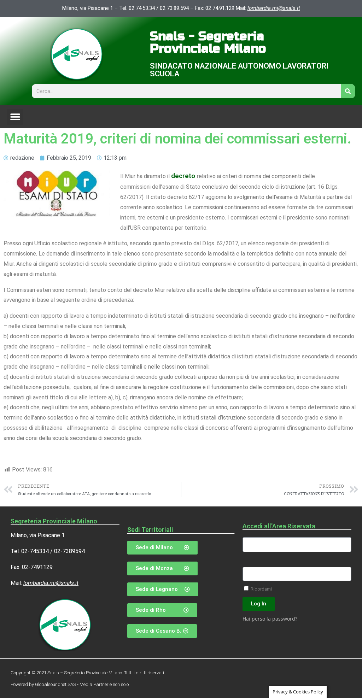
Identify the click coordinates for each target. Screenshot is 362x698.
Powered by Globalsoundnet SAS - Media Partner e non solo (70, 684)
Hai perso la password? (270, 618)
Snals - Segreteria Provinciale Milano (208, 42)
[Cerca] (348, 91)
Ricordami (261, 589)
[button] (15, 117)
